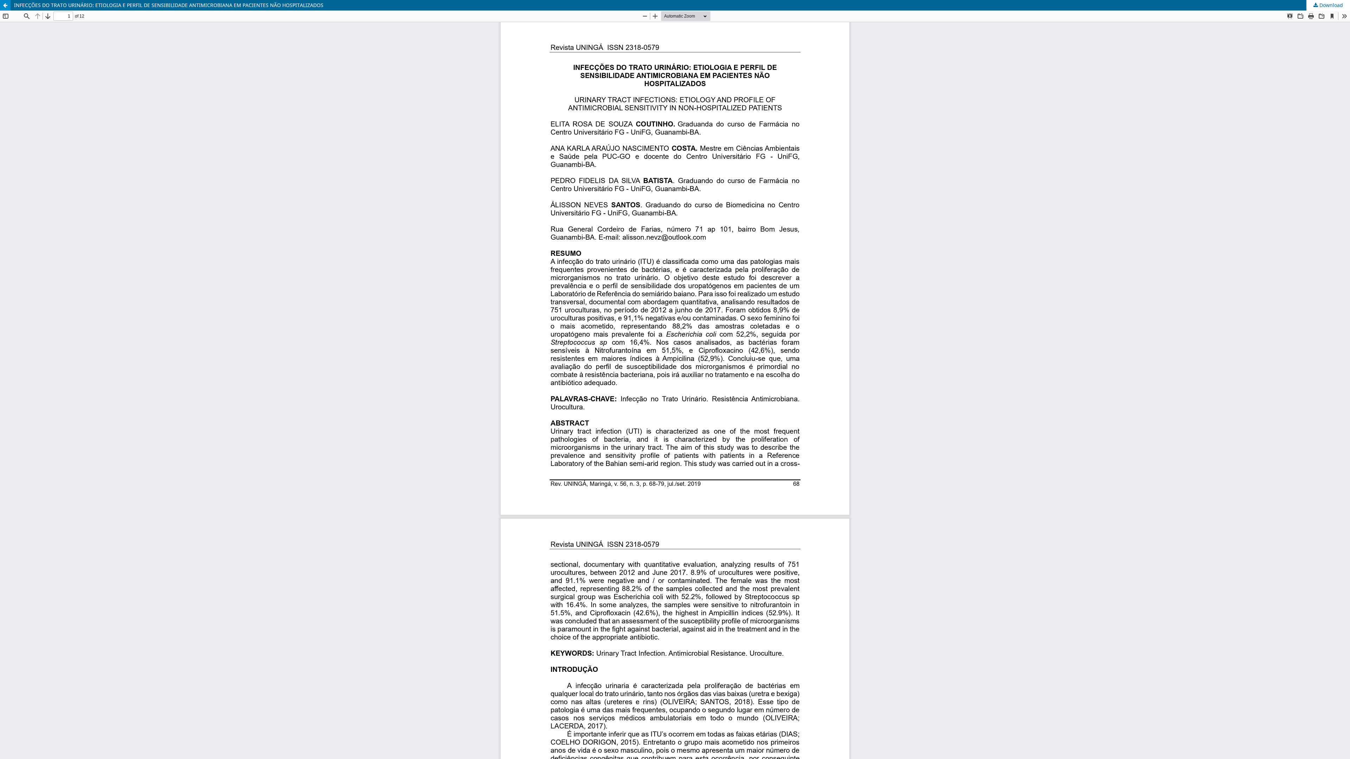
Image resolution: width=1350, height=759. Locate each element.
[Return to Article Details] (5, 5)
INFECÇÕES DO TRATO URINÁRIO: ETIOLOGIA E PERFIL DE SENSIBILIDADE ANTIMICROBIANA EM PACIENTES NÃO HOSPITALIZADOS (168, 5)
